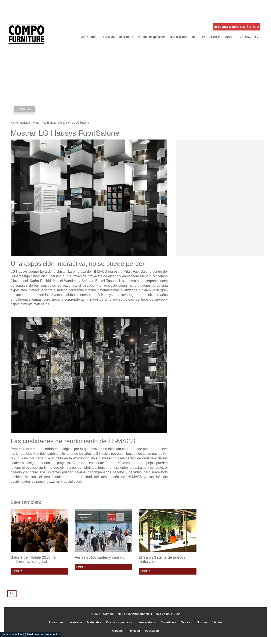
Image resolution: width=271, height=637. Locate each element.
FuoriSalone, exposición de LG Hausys (66, 122)
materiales (126, 37)
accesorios (88, 37)
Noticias (202, 622)
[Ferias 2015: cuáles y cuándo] (104, 530)
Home (14, 122)
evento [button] (23, 109)
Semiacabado (147, 622)
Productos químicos (119, 622)
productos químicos (151, 37)
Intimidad (134, 630)
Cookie (17, 634)
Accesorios (56, 622)
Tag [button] (12, 593)
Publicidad (152, 630)
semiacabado (178, 37)
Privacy (6, 634)
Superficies (168, 622)
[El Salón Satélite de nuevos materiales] (167, 530)
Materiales (94, 622)
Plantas (217, 622)
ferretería (107, 37)
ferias (35, 122)
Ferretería (75, 622)
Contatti (117, 630)
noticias (245, 37)
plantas (215, 37)
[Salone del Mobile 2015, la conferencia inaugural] (39, 530)
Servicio (186, 622)
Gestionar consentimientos (43, 634)
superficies (198, 37)
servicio (229, 37)
